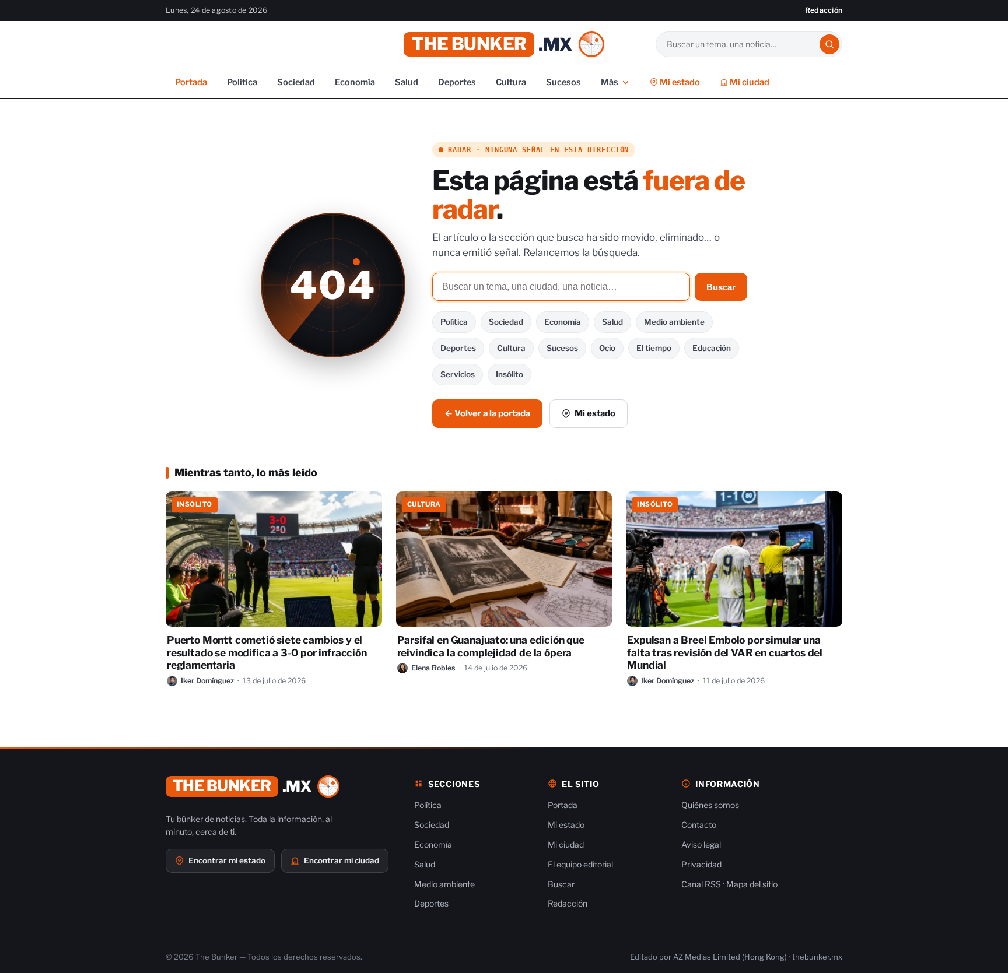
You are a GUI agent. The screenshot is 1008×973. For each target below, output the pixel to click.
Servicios (457, 374)
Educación (711, 348)
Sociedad (296, 82)
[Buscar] (829, 44)
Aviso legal (701, 844)
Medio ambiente (674, 321)
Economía (355, 82)
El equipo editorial (580, 864)
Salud (406, 82)
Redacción (823, 10)
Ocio (607, 348)
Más (609, 82)
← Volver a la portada (487, 413)
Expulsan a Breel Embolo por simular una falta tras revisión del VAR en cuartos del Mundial (724, 653)
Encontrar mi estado (226, 860)
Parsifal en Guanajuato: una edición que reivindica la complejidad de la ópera (490, 646)
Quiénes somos (710, 805)
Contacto (698, 825)
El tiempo (653, 348)
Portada (191, 82)
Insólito (509, 374)
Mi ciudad (748, 82)
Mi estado (679, 82)
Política (242, 82)
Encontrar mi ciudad (341, 860)
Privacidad (701, 864)
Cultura (511, 82)
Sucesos (563, 82)
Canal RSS (701, 884)
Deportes (457, 82)
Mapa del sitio (752, 884)
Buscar (721, 287)
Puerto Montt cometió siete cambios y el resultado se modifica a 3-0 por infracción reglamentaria (267, 653)
